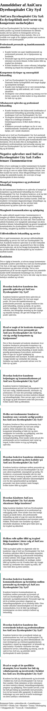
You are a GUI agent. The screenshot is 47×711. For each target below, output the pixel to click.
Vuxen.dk (19, 708)
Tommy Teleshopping (37, 705)
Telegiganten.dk (7, 708)
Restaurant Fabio (6, 703)
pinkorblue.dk (20, 703)
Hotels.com (13, 705)
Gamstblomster (34, 703)
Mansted (23, 705)
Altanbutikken (30, 708)
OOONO (4, 705)
